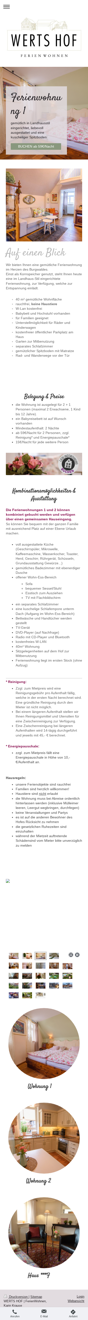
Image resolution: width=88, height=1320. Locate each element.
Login (80, 1296)
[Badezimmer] (40, 966)
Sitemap (36, 1297)
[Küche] (14, 976)
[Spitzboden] (54, 956)
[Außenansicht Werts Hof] (27, 976)
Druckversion (18, 1297)
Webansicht (76, 1301)
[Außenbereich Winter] (27, 986)
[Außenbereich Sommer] (54, 976)
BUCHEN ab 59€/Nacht (36, 146)
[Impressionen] (40, 976)
